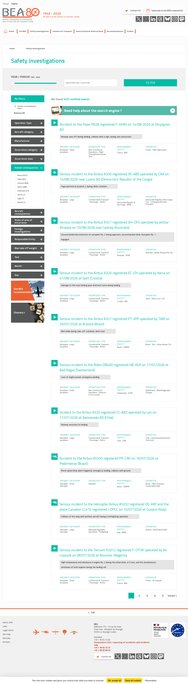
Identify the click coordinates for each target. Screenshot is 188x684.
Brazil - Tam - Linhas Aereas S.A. (158, 344)
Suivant (172, 595)
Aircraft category (24, 131)
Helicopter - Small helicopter (67, 484)
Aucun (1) (21, 194)
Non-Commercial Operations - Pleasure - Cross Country (97, 392)
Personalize (150, 680)
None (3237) (22, 175)
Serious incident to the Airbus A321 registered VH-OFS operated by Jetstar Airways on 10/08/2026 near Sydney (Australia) (114, 225)
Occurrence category (26, 149)
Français (6, 3)
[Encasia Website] (177, 637)
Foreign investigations (22, 230)
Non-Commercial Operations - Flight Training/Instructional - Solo (97, 153)
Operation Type (23, 122)
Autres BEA (8, 622)
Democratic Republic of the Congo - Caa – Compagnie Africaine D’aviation (160, 201)
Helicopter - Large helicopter (67, 530)
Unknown (92, 483)
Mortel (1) (21, 202)
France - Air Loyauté (153, 580)
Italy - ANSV (121, 532)
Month (18, 266)
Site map (6, 634)
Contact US (135, 10)
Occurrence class (24, 158)
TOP (93, 612)
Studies (130, 31)
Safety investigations (39, 31)
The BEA (22, 31)
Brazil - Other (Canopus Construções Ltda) (155, 484)
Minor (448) (22, 187)
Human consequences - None (27, 107)
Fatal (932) (21, 179)
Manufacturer (22, 140)
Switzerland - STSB (124, 393)
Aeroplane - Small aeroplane (67, 150)
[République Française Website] (160, 637)
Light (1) (20, 198)
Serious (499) (22, 183)
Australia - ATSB (123, 255)
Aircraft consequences (22, 212)
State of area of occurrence (23, 221)
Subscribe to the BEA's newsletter (167, 10)
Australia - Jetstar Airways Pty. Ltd (159, 252)
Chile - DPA (121, 440)
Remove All (19, 113)
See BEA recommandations (24, 290)
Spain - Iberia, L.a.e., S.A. (155, 298)
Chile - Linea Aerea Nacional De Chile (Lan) (158, 439)
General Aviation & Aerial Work (89, 31)
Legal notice (8, 630)
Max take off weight (26, 248)
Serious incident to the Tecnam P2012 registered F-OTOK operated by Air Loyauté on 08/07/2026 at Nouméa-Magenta (113, 552)
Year (17, 257)
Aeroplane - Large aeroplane (67, 200)
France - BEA (122, 152)
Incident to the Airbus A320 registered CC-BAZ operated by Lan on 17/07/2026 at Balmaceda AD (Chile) (108, 415)
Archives (6, 642)
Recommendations (115, 31)
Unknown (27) (23, 191)
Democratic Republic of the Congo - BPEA (126, 203)
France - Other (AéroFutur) (156, 149)
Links (5, 626)
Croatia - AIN (122, 301)
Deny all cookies (133, 680)
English (14, 3)
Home (11, 31)
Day (17, 274)
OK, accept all (114, 680)
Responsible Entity (25, 239)
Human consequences (26, 167)
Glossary (18, 312)
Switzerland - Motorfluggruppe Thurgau (158, 391)
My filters (20, 98)
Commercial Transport (62, 31)
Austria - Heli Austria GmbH (156, 529)
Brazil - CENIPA (123, 347)
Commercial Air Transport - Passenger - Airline (98, 200)
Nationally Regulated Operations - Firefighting (98, 530)
